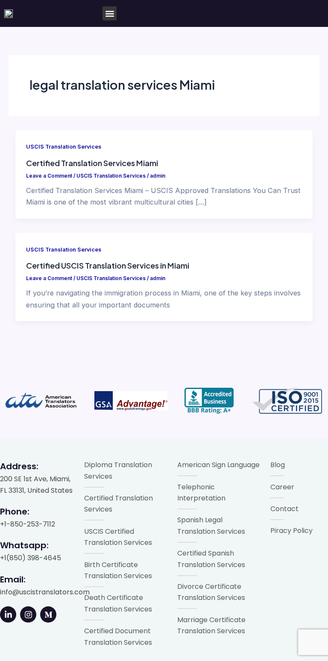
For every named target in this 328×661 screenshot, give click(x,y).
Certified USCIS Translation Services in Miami (107, 265)
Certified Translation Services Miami (92, 163)
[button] (109, 13)
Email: (13, 579)
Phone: (14, 512)
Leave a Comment (49, 176)
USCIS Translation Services (63, 146)
